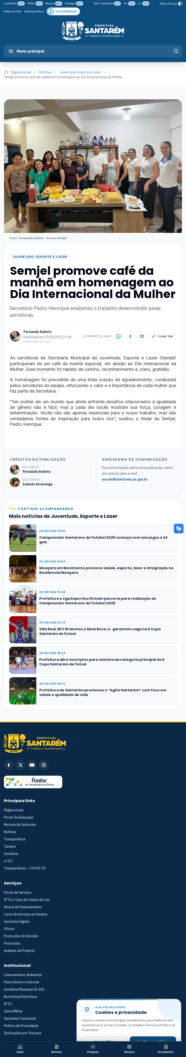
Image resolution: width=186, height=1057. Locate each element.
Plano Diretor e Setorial (21, 982)
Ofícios (9, 929)
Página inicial (13, 810)
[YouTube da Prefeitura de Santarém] (32, 765)
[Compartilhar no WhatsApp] (119, 336)
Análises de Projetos (19, 950)
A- (143, 3)
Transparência (14, 839)
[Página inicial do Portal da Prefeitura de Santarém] (93, 31)
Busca (53, 3)
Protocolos (12, 943)
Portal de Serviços (17, 892)
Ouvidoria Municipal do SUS (24, 989)
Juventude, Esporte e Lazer (80, 72)
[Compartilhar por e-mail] (142, 336)
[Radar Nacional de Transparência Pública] (33, 782)
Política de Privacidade (21, 1026)
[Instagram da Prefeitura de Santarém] (43, 765)
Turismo (10, 846)
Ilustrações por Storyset (22, 1033)
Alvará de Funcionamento (23, 907)
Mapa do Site (12, 11)
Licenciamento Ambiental (23, 975)
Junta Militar (13, 1011)
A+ (129, 3)
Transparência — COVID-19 (25, 868)
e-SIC (8, 861)
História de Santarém (20, 824)
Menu (35, 3)
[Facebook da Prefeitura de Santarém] (9, 765)
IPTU (8, 1004)
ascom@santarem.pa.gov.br (125, 479)
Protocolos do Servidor (21, 936)
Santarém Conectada (20, 1018)
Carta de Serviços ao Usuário (25, 914)
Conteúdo (14, 3)
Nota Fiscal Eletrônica (20, 996)
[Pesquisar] (176, 51)
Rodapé (73, 3)
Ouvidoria (11, 854)
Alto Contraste (107, 3)
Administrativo (34, 11)
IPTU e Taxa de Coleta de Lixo (27, 900)
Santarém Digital (17, 921)
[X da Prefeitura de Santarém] (20, 765)
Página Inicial (21, 72)
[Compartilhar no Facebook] (130, 336)
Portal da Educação (18, 817)
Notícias (45, 72)
